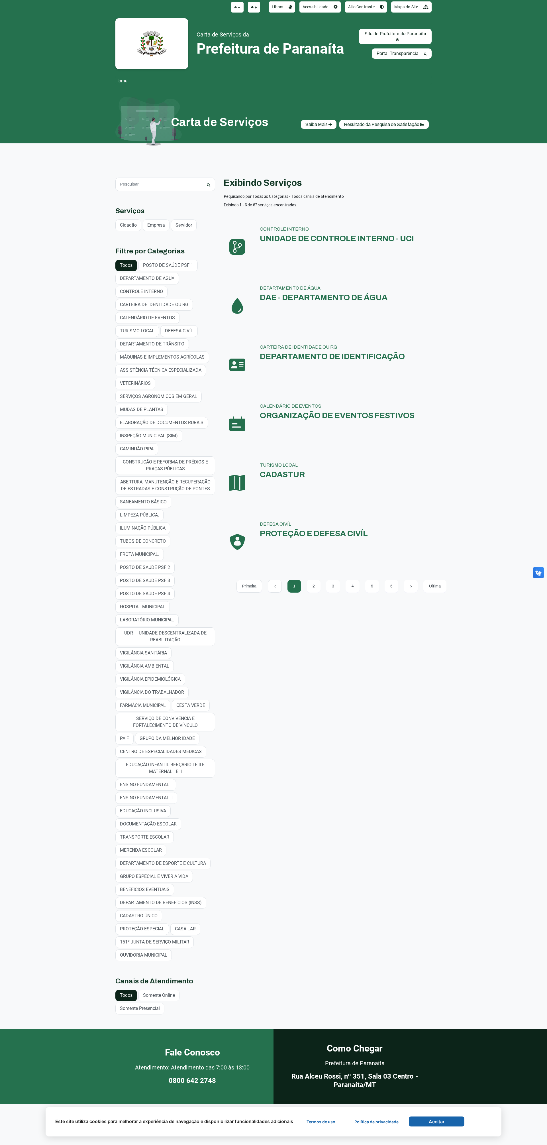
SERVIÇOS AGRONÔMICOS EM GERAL (158, 396)
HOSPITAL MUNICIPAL (142, 606)
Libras (278, 7)
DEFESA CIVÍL (179, 330)
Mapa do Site (406, 7)
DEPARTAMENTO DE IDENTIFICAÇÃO (332, 356)
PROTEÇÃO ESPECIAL (142, 929)
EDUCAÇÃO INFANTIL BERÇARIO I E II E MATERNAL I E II (165, 768)
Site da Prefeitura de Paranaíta (395, 33)
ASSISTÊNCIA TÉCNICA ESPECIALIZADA (160, 370)
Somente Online (159, 995)
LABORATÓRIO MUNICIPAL (147, 620)
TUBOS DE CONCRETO (143, 541)
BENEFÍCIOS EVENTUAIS (145, 889)
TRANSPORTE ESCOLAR (144, 837)
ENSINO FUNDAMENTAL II (146, 797)
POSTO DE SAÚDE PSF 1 (168, 265)
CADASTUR (282, 474)
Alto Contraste (361, 7)
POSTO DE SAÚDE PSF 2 (145, 567)
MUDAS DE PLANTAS (141, 409)
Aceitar (436, 1121)
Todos (126, 265)
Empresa (156, 225)
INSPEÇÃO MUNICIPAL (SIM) (149, 435)
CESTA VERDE (190, 705)
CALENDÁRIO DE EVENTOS (147, 317)
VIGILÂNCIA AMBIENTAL (144, 666)
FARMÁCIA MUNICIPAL (143, 705)
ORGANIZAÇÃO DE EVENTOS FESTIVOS (337, 415)
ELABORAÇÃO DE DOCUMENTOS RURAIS (161, 422)
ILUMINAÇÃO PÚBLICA (143, 528)
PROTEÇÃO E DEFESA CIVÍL (314, 533)
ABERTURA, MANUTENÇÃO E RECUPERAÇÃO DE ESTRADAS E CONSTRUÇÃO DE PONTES (165, 485)
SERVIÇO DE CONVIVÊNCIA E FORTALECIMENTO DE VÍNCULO (165, 722)
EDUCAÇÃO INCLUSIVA (143, 811)
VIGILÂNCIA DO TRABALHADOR (152, 692)
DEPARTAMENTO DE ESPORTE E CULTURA (163, 863)
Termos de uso (321, 1121)
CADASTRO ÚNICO (139, 915)
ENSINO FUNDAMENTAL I (146, 784)
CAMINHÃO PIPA (137, 449)
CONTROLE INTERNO (141, 291)
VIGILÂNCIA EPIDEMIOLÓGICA (150, 679)
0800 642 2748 (192, 1081)
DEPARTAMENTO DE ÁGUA (147, 278)
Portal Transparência (398, 53)
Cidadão (128, 225)
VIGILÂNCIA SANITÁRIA (143, 653)
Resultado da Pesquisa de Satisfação (382, 124)
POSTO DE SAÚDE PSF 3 (145, 580)
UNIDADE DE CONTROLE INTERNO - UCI (337, 238)
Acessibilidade (316, 7)
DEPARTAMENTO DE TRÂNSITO (152, 344)
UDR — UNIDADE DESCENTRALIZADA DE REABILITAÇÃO (165, 636)
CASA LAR (185, 929)
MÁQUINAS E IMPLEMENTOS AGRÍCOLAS (162, 357)
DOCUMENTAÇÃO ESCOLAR (148, 824)
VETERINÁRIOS (135, 383)
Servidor (183, 225)
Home (121, 81)
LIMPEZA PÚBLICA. (139, 515)
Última (435, 586)
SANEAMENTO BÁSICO (143, 502)
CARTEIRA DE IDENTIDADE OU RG (154, 304)
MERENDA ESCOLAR (141, 850)
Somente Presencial (140, 1008)
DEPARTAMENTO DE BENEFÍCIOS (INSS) (161, 902)
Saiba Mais (316, 124)
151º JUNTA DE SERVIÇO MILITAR (154, 942)
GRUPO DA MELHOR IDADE (167, 738)
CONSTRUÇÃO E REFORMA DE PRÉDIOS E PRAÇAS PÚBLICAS (165, 465)
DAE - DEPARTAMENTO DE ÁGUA (323, 297)
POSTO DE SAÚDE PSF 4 (145, 593)
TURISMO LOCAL (137, 330)
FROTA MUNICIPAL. (139, 554)
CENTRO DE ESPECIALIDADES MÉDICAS (161, 751)
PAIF (124, 738)
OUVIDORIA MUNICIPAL (143, 955)
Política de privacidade (376, 1121)
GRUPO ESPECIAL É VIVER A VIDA (154, 876)
